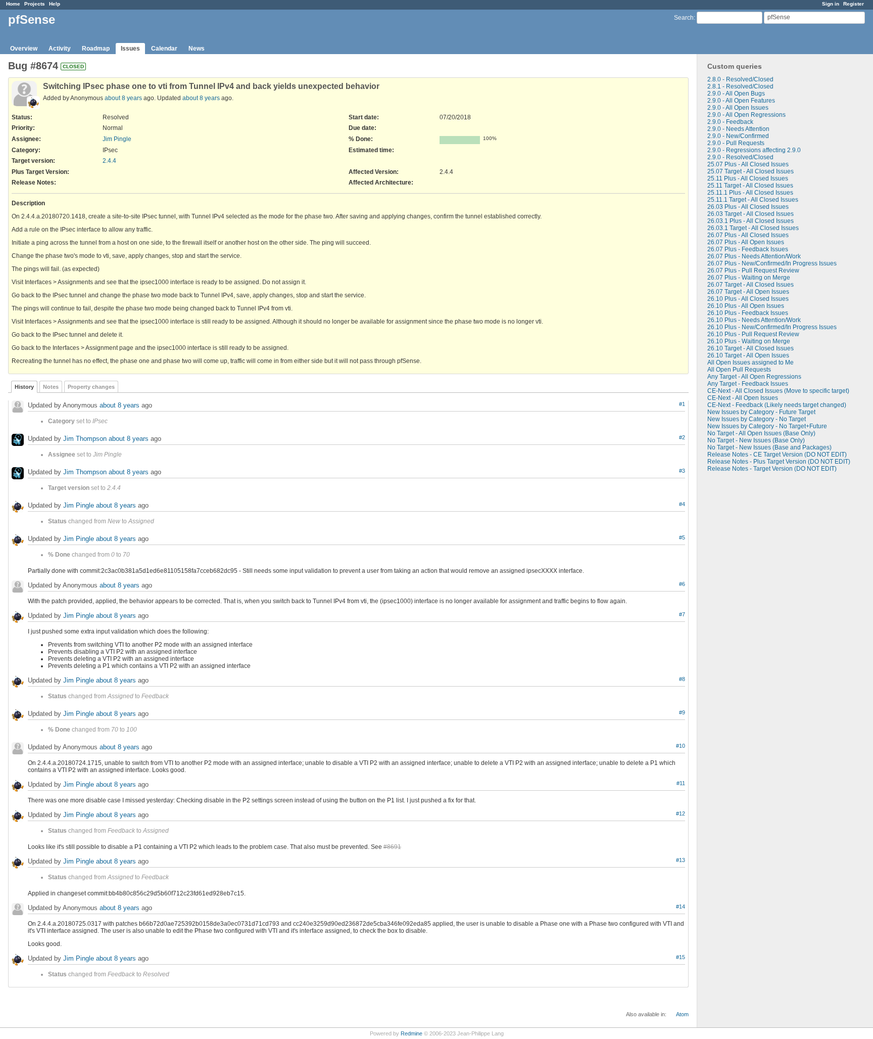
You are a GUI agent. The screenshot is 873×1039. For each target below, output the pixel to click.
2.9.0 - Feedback (730, 121)
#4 (682, 504)
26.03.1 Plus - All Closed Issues (750, 220)
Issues (130, 48)
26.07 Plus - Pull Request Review (753, 270)
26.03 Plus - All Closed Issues (748, 206)
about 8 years (123, 98)
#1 (682, 404)
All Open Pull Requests (739, 369)
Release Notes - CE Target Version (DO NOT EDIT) (777, 454)
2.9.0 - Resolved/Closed (740, 157)
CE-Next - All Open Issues (742, 397)
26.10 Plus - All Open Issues (745, 305)
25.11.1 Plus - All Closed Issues (750, 192)
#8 (682, 679)
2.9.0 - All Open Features (741, 100)
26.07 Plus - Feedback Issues (747, 249)
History (24, 387)
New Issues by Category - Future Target (761, 412)
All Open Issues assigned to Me (750, 362)
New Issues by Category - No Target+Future (767, 426)
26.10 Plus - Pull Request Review (753, 334)
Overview (23, 48)
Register (853, 4)
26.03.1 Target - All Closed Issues (753, 228)
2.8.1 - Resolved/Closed (740, 86)
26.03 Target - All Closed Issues (750, 213)
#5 (682, 537)
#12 (680, 813)
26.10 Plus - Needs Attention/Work (754, 320)
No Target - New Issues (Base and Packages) (769, 447)
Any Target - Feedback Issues (747, 383)
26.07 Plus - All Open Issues (745, 242)
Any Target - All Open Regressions (754, 376)
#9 (682, 712)
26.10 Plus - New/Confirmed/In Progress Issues (772, 327)
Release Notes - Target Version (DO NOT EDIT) (772, 468)
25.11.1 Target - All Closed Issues (752, 199)
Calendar (164, 48)
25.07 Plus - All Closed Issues (748, 164)
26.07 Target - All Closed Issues (750, 284)
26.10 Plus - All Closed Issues (748, 298)
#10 (680, 746)
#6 (682, 584)
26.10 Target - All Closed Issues (750, 348)
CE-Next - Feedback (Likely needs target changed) (776, 405)
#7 (682, 614)
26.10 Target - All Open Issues (748, 355)
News (196, 48)
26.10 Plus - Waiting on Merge (748, 341)
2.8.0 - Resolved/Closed (740, 79)
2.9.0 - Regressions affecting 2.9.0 (754, 150)
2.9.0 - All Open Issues (737, 107)
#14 (680, 907)
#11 (680, 783)
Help (54, 4)
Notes (51, 387)
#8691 (392, 846)
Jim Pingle (117, 139)
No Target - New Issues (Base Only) (756, 440)
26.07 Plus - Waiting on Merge (748, 277)
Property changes (91, 387)
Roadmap (96, 48)
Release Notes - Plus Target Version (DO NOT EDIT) (778, 461)
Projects (34, 4)
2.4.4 (109, 160)
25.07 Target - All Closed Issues (750, 171)
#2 (682, 437)
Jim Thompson (85, 438)
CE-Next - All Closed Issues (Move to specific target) (778, 390)
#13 (680, 860)
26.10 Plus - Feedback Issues (747, 313)
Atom (682, 1014)
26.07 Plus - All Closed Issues (748, 235)
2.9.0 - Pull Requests (735, 143)
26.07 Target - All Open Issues (748, 291)
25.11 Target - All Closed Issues (750, 185)
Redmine (411, 1033)
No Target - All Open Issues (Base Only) (761, 433)
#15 (680, 957)
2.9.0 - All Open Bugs (736, 93)
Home (13, 4)
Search (684, 17)
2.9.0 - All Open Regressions (746, 114)
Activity (59, 48)
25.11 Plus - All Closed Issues (747, 178)
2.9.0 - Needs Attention (738, 128)
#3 (682, 471)
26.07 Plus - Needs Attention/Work (754, 256)
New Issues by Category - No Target (756, 419)
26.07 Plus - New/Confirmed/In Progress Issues (772, 263)
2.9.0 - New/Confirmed (738, 136)
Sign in (830, 4)
